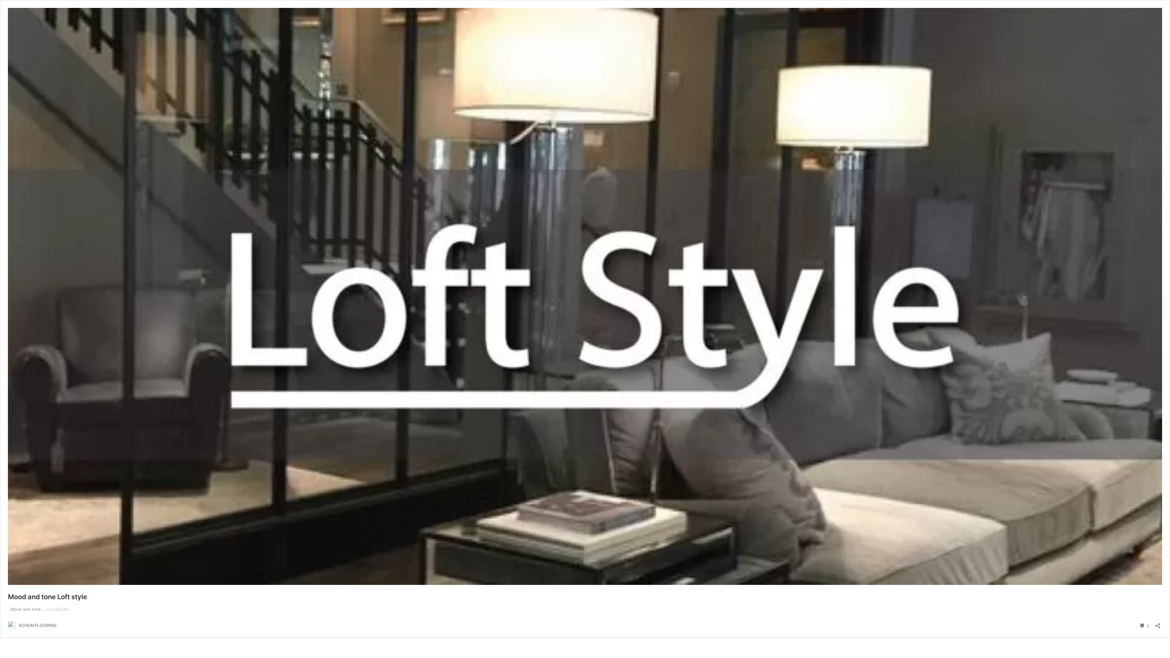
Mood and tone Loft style (47, 597)
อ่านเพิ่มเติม (58, 609)
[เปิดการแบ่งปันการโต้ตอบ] (1158, 623)
